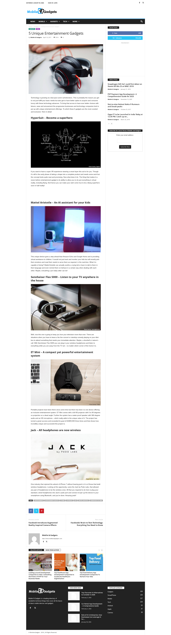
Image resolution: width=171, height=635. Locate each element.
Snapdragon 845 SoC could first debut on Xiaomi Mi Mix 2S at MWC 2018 (125, 85)
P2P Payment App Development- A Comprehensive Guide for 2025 (122, 95)
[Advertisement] (102, 11)
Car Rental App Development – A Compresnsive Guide (91, 605)
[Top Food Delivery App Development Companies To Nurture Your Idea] (91, 562)
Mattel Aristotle (83, 500)
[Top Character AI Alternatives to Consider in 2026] (74, 596)
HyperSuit (69, 500)
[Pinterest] (41, 511)
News (32, 21)
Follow (138, 38)
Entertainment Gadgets (52, 500)
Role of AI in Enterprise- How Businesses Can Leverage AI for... (91, 617)
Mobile (42, 21)
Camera (110, 613)
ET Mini (63, 500)
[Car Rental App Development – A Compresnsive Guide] (74, 607)
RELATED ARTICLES (36, 550)
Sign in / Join (52, 3)
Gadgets (54, 21)
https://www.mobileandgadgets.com (52, 538)
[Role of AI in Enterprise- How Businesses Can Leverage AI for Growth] (74, 618)
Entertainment (38, 500)
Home (30, 26)
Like (139, 33)
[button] (141, 21)
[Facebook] (139, 3)
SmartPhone (112, 595)
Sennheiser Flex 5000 (96, 500)
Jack (75, 500)
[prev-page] (99, 550)
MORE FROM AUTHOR (52, 550)
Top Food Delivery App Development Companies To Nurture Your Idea (90, 575)
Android (110, 606)
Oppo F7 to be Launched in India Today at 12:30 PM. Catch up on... (125, 115)
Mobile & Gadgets (36, 37)
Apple (109, 609)
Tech (65, 21)
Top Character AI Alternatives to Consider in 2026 (92, 594)
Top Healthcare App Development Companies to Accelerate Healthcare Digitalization (64, 576)
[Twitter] (143, 3)
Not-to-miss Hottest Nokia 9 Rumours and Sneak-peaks (123, 105)
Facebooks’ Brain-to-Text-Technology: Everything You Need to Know (87, 523)
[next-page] (102, 550)
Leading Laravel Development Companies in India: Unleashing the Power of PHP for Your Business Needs (40, 576)
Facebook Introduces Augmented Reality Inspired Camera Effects (43, 523)
